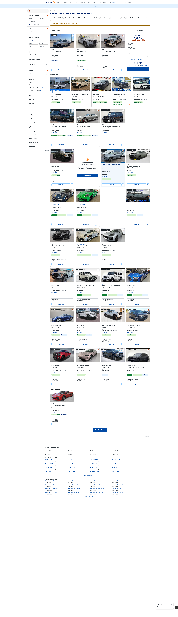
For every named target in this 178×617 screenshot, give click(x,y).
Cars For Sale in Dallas (51, 484)
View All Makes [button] (88, 475)
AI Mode (111, 2)
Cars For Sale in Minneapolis (75, 488)
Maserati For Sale (94, 459)
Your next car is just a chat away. (89, 6)
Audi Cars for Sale (94, 453)
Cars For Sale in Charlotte (74, 492)
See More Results (100, 430)
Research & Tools (101, 2)
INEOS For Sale (93, 467)
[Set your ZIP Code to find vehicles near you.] (91, 13)
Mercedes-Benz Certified (108, 284)
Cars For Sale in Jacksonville (97, 484)
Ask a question (87, 175)
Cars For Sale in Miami (51, 480)
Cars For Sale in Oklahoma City (97, 488)
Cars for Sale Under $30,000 (118, 449)
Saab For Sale (115, 471)
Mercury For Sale (116, 459)
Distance (30, 18)
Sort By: (136, 30)
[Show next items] (148, 18)
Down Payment (131, 51)
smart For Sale (115, 463)
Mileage (31, 73)
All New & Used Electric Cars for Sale (76, 449)
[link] (54, 60)
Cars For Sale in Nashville (96, 480)
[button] (125, 2)
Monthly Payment (131, 43)
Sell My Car (82, 2)
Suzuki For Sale (115, 467)
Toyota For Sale (49, 467)
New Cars (66, 2)
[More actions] (72, 70)
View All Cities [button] (87, 496)
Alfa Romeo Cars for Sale (96, 449)
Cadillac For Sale (72, 463)
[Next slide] (148, 92)
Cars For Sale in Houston (51, 488)
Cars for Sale (53, 10)
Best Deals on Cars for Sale (118, 453)
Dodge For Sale (71, 467)
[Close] (171, 604)
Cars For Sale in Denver (73, 480)
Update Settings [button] (144, 65)
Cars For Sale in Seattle (73, 484)
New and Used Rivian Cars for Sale (53, 453)
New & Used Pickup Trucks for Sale (54, 449)
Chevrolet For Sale (49, 463)
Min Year (31, 31)
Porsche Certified (56, 204)
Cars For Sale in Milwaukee (96, 492)
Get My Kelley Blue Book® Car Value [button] (138, 59)
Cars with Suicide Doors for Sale (75, 453)
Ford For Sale (48, 459)
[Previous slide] (52, 92)
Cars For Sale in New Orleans (119, 480)
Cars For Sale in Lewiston (118, 488)
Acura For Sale (71, 471)
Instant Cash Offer (91, 2)
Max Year (41, 31)
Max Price (41, 43)
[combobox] (38, 11)
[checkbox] (32, 52)
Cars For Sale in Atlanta (51, 492)
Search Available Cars (138, 69)
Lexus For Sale (71, 459)
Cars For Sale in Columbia (118, 492)
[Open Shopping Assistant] (176, 607)
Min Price (30, 43)
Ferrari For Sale (93, 463)
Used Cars (59, 2)
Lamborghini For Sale (95, 471)
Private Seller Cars (74, 2)
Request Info (61, 69)
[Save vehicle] (73, 35)
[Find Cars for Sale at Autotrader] (50, 2)
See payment (54, 57)
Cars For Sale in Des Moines (118, 484)
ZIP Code (42, 18)
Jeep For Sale (48, 471)
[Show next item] (122, 155)
